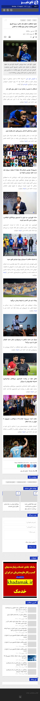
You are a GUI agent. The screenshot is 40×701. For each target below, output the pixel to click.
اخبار (29, 20)
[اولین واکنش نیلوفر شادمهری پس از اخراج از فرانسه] (20, 637)
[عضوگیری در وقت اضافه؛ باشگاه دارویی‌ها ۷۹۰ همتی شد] (20, 658)
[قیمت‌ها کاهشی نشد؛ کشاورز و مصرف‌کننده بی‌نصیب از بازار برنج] (20, 609)
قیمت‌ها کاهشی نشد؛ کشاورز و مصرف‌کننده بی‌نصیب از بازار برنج (30, 506)
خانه (34, 20)
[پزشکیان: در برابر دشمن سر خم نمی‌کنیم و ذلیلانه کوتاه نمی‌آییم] (20, 665)
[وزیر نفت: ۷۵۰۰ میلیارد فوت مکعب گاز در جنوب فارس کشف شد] (20, 623)
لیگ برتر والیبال (21, 482)
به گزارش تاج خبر (31, 79)
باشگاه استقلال (32, 482)
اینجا (25, 102)
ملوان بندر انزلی (10, 482)
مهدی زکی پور (24, 471)
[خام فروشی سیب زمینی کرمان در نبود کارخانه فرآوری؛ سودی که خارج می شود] (20, 630)
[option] (28, 501)
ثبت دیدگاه (32, 547)
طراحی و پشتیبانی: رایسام (32, 693)
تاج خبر (25, 84)
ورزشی (23, 20)
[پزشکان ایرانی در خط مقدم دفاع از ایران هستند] (20, 616)
